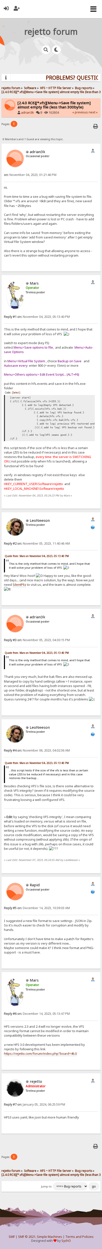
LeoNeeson (40, 520)
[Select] (16, 392)
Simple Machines (49, 1237)
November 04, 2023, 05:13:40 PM (37, 317)
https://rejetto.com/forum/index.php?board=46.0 (40, 1053)
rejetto (36, 1081)
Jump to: (46, 1186)
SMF (12, 1237)
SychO (66, 1241)
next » (93, 112)
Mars (34, 283)
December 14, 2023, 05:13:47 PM (37, 1014)
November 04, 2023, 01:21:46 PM (30, 175)
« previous (80, 112)
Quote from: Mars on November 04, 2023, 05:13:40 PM (37, 556)
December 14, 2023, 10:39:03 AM (37, 908)
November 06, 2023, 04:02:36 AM (37, 750)
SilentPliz (19, 584)
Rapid (35, 884)
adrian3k (27, 112)
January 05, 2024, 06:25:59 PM (34, 1104)
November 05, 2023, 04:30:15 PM (37, 640)
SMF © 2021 (26, 1237)
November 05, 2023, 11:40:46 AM (37, 543)
